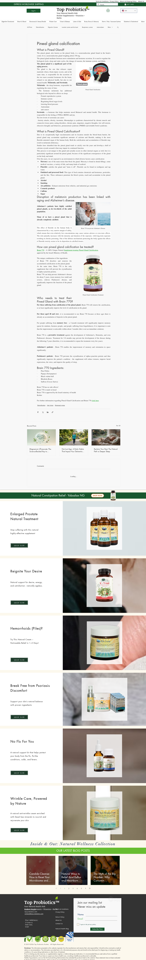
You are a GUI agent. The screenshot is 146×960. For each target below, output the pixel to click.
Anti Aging (50, 405)
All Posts (29, 27)
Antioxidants (100, 27)
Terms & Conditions (102, 1)
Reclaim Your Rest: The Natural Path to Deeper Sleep (105, 450)
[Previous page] (60, 887)
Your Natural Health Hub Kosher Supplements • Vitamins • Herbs (71, 15)
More (109, 27)
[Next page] (85, 887)
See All (118, 425)
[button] (110, 10)
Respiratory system (87, 27)
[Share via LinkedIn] (48, 412)
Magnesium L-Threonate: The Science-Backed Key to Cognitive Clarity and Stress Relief (40, 450)
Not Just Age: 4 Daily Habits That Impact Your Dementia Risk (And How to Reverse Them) (73, 450)
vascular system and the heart (70, 27)
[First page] (56, 887)
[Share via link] (52, 412)
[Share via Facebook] (38, 412)
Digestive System (53, 27)
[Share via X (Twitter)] (43, 412)
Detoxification (40, 27)
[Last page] (89, 887)
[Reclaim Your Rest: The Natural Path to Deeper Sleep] (106, 437)
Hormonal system (60, 405)
